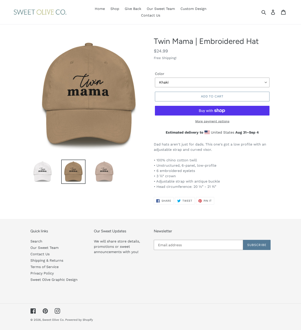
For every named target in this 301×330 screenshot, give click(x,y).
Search (36, 241)
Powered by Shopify (79, 319)
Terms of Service (44, 267)
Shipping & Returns (46, 260)
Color (159, 74)
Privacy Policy (42, 273)
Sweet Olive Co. (53, 319)
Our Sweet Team (44, 248)
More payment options (212, 121)
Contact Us (40, 254)
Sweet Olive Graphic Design (54, 280)
